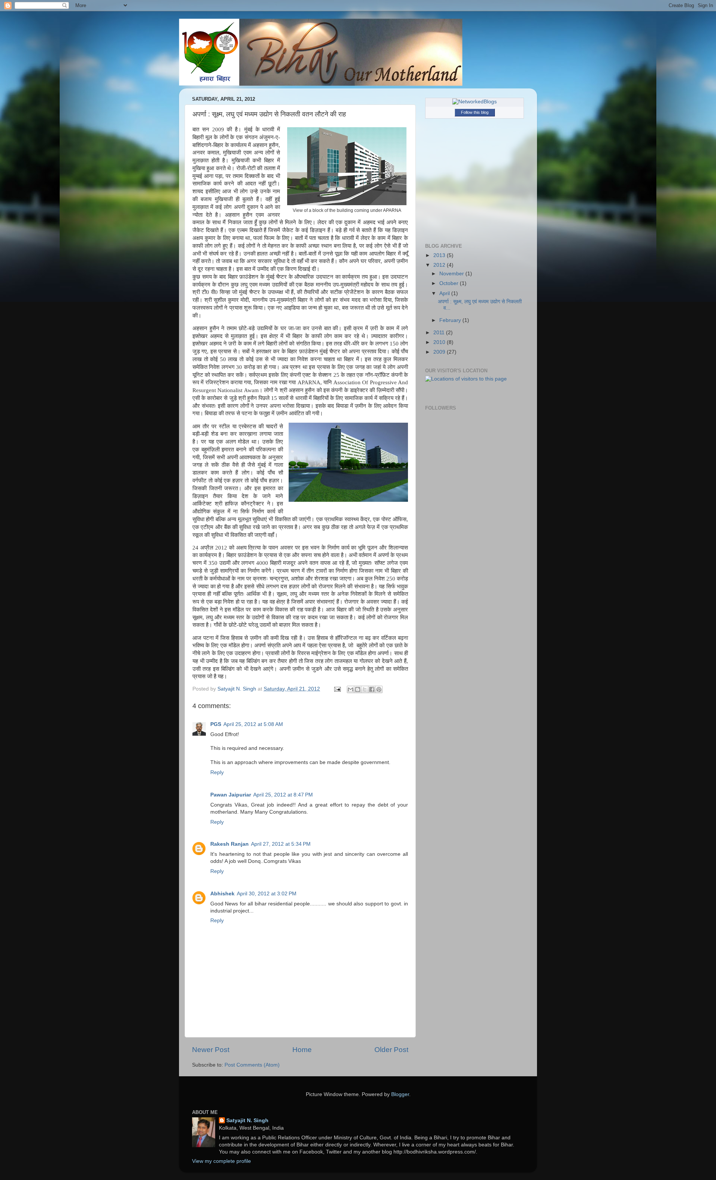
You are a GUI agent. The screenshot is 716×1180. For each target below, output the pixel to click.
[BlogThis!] (357, 689)
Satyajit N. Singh (247, 1120)
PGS (215, 724)
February (450, 320)
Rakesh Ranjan (229, 844)
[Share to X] (364, 689)
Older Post (391, 1050)
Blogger (400, 1094)
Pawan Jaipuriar (230, 795)
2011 (439, 332)
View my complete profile (221, 1161)
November (452, 273)
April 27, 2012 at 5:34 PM (281, 844)
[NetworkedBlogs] (474, 101)
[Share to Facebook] (372, 689)
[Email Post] (337, 689)
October (449, 283)
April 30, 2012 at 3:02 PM (266, 893)
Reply (217, 772)
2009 (440, 352)
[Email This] (350, 689)
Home (302, 1050)
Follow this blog (475, 112)
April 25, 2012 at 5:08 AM (253, 724)
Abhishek (222, 893)
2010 (440, 342)
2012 (440, 265)
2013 (440, 255)
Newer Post (210, 1050)
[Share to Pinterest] (379, 689)
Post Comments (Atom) (252, 1065)
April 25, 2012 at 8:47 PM (283, 795)
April (445, 293)
